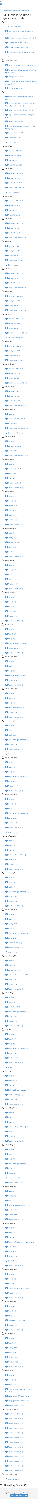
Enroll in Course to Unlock (19, 1495)
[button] (1, 2)
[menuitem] (1, 5)
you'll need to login (27, 1493)
